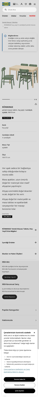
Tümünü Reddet (19, 385)
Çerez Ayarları (19, 391)
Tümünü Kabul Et (19, 379)
